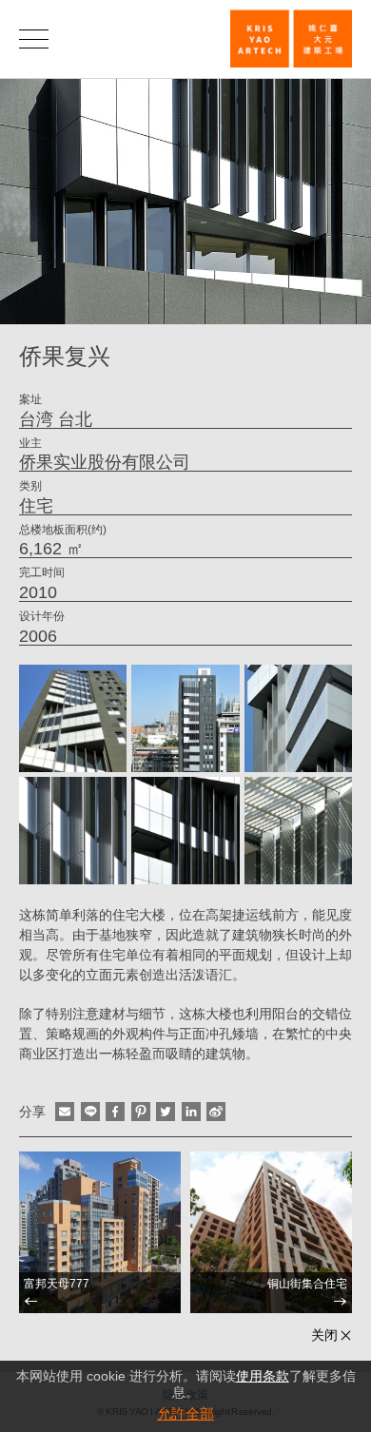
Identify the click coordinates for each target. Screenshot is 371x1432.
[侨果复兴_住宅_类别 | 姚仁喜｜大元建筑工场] (291, 39)
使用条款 (262, 1376)
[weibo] (215, 1111)
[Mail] (64, 1111)
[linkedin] (191, 1111)
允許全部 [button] (185, 1413)
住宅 (36, 505)
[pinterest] (140, 1111)
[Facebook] (115, 1111)
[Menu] (34, 39)
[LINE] (90, 1111)
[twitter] (165, 1111)
